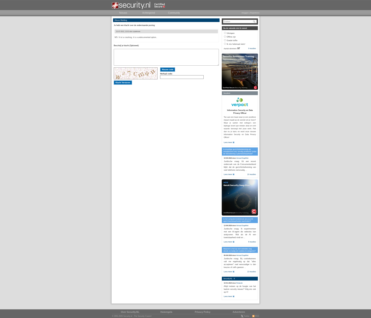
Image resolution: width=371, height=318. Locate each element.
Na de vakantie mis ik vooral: (235, 28)
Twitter (246, 316)
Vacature (226, 93)
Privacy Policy (202, 312)
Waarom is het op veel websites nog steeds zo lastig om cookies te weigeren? (239, 250)
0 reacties (252, 48)
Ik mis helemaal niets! (236, 44)
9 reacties (252, 242)
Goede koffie (232, 40)
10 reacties (251, 174)
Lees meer (228, 142)
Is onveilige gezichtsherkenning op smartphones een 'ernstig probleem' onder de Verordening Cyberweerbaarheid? (240, 151)
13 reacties (251, 272)
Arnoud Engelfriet (242, 158)
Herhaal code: (166, 74)
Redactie (239, 283)
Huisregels (166, 312)
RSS (257, 316)
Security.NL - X (229, 279)
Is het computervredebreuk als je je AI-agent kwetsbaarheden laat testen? (238, 220)
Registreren (254, 13)
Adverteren (239, 312)
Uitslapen (230, 33)
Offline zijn (231, 37)
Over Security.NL (130, 312)
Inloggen (245, 13)
